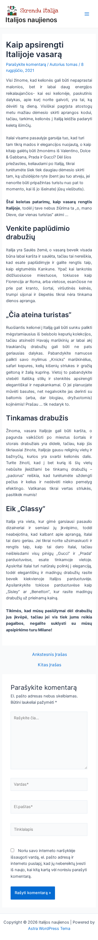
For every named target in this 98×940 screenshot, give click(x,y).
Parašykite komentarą (26, 64)
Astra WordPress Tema (49, 928)
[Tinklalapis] (49, 830)
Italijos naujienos (31, 20)
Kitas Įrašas (49, 665)
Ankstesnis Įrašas (49, 654)
